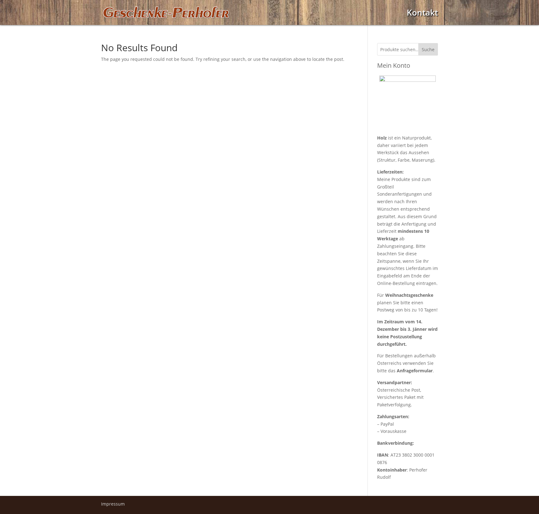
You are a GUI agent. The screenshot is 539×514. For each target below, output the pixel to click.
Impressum (113, 504)
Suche (428, 49)
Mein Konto (393, 65)
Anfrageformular (415, 371)
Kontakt (422, 14)
